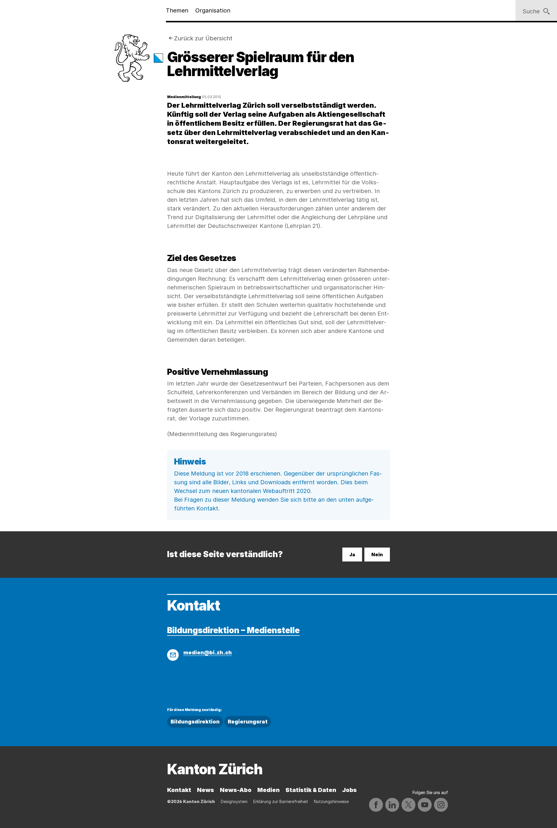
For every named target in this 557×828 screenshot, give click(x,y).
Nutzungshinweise (331, 801)
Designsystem (234, 801)
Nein (377, 554)
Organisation (212, 10)
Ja (352, 554)
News (205, 789)
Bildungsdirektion (195, 722)
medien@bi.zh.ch (207, 652)
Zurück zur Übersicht (203, 38)
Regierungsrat (247, 722)
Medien (268, 789)
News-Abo (236, 789)
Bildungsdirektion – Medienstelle (233, 630)
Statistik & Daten (310, 789)
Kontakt (179, 789)
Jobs (349, 789)
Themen (177, 10)
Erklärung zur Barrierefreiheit (280, 801)
